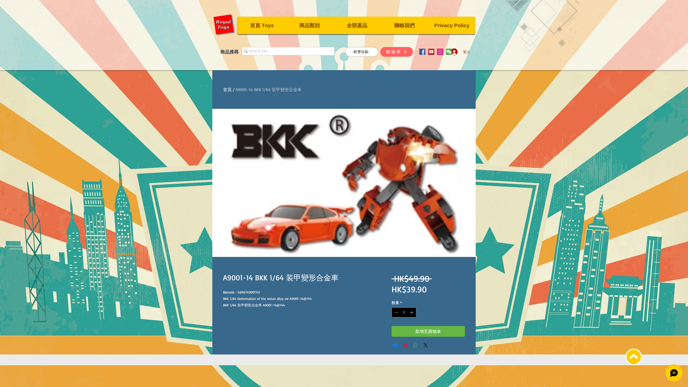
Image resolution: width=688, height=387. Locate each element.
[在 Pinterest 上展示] (405, 345)
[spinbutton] (404, 312)
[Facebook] (422, 52)
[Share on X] (425, 345)
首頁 (227, 89)
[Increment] (412, 312)
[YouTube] (431, 52)
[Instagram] (440, 52)
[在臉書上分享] (395, 345)
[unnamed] (449, 52)
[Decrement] (395, 312)
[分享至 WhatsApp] (415, 345)
